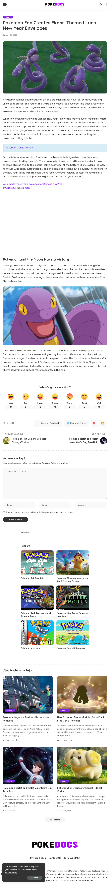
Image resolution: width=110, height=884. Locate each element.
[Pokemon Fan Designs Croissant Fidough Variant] (82, 765)
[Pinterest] (94, 423)
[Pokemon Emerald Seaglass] (72, 632)
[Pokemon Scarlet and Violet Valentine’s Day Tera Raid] (28, 765)
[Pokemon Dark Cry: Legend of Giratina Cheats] (37, 598)
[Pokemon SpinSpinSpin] (37, 562)
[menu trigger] (5, 4)
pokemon (24, 188)
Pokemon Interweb (30, 648)
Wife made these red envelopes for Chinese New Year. (33, 184)
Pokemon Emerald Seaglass (70, 648)
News (8, 17)
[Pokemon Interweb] (37, 632)
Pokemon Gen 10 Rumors (20, 147)
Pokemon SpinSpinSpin (32, 578)
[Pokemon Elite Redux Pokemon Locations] (72, 598)
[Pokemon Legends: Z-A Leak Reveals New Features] (28, 695)
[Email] (102, 423)
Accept (34, 878)
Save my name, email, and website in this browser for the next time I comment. (40, 512)
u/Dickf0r (11, 188)
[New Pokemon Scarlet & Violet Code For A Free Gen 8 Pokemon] (82, 695)
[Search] (105, 4)
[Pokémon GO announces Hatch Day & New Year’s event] (72, 562)
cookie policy (11, 873)
